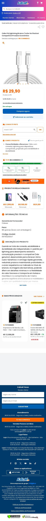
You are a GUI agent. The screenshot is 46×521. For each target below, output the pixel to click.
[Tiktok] (35, 463)
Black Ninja (21, 18)
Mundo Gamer (8, 18)
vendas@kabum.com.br (23, 432)
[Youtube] (25, 463)
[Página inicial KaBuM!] (23, 3)
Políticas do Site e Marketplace (23, 504)
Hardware (31, 18)
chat (24, 430)
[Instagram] (16, 463)
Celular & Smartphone (21, 23)
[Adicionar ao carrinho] (26, 303)
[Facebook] (11, 463)
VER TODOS (38, 296)
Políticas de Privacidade (23, 508)
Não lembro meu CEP (9, 134)
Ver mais (5, 154)
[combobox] (23, 9)
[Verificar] (13, 517)
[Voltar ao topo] (23, 479)
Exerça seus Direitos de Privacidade (23, 511)
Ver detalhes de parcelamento (12, 103)
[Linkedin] (30, 463)
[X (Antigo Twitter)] (21, 463)
